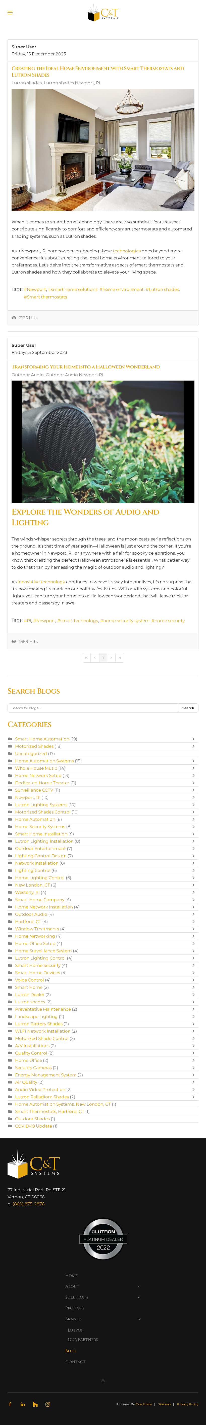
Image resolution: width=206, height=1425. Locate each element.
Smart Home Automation (42, 738)
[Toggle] (194, 739)
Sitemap (164, 1404)
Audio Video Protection (40, 1089)
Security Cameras (33, 1067)
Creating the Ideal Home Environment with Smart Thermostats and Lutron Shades (98, 71)
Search (188, 708)
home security (169, 620)
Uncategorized (31, 753)
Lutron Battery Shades (39, 1023)
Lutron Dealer (29, 994)
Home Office (28, 1060)
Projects (74, 1308)
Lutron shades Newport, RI (72, 83)
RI (29, 620)
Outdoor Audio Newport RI (74, 375)
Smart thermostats (47, 296)
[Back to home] (103, 12)
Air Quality (26, 1082)
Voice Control (29, 979)
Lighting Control (32, 870)
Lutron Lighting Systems (41, 804)
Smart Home (28, 987)
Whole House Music (36, 768)
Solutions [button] (76, 1297)
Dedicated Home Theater (42, 782)
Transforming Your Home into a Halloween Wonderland (86, 366)
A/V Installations (32, 1045)
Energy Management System (46, 1074)
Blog (70, 1351)
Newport (36, 289)
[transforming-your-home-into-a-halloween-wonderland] (103, 442)
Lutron (76, 1330)
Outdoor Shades (32, 1118)
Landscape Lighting (36, 1016)
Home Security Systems (40, 826)
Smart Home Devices (37, 972)
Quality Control (31, 1053)
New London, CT (32, 885)
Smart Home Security (38, 965)
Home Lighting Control (40, 877)
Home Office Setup (35, 943)
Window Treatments (37, 928)
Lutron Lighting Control (40, 958)
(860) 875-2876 (28, 1203)
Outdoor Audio (28, 375)
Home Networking (35, 936)
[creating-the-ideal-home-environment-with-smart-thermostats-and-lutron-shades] (103, 150)
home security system (126, 620)
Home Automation (35, 819)
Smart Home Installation (41, 833)
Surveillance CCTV (34, 790)
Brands (73, 1319)
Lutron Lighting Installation (44, 841)
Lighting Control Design (41, 855)
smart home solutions (74, 289)
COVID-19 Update (33, 1126)
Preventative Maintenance (43, 1009)
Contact (75, 1362)
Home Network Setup (38, 775)
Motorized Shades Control (43, 812)
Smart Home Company (39, 899)
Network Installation (37, 863)
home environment (123, 289)
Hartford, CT (28, 921)
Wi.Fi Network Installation (43, 1031)
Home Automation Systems (44, 760)
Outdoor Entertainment (41, 848)
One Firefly (144, 1404)
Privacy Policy (187, 1404)
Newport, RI (27, 797)
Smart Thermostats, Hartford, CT (49, 1111)
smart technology (79, 620)
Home (71, 1275)
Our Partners (83, 1339)
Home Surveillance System (43, 950)
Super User (24, 46)
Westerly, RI (27, 892)
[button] (10, 12)
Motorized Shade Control (42, 1038)
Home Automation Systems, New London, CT (63, 1104)
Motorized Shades (34, 746)
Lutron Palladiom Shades (42, 1096)
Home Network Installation (44, 906)
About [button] (72, 1286)
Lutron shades (27, 83)
